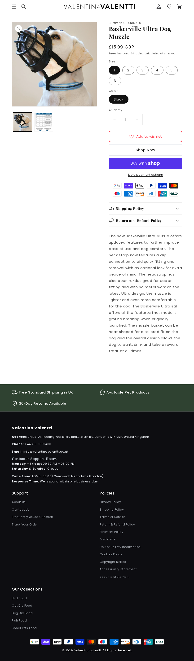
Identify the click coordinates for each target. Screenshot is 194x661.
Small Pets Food (24, 628)
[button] (23, 6)
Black (118, 99)
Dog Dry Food (22, 613)
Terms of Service (113, 517)
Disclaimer (108, 539)
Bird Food (19, 598)
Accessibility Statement (118, 569)
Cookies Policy (111, 554)
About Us (19, 502)
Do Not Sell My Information (120, 547)
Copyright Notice (113, 562)
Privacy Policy (110, 502)
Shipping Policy (112, 510)
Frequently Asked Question (32, 517)
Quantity (115, 110)
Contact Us (21, 510)
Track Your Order (25, 524)
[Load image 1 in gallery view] (22, 122)
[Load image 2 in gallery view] (43, 122)
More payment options (145, 175)
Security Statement (115, 577)
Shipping (137, 53)
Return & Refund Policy (117, 524)
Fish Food (19, 620)
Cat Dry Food (22, 606)
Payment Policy (111, 532)
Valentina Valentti (88, 650)
